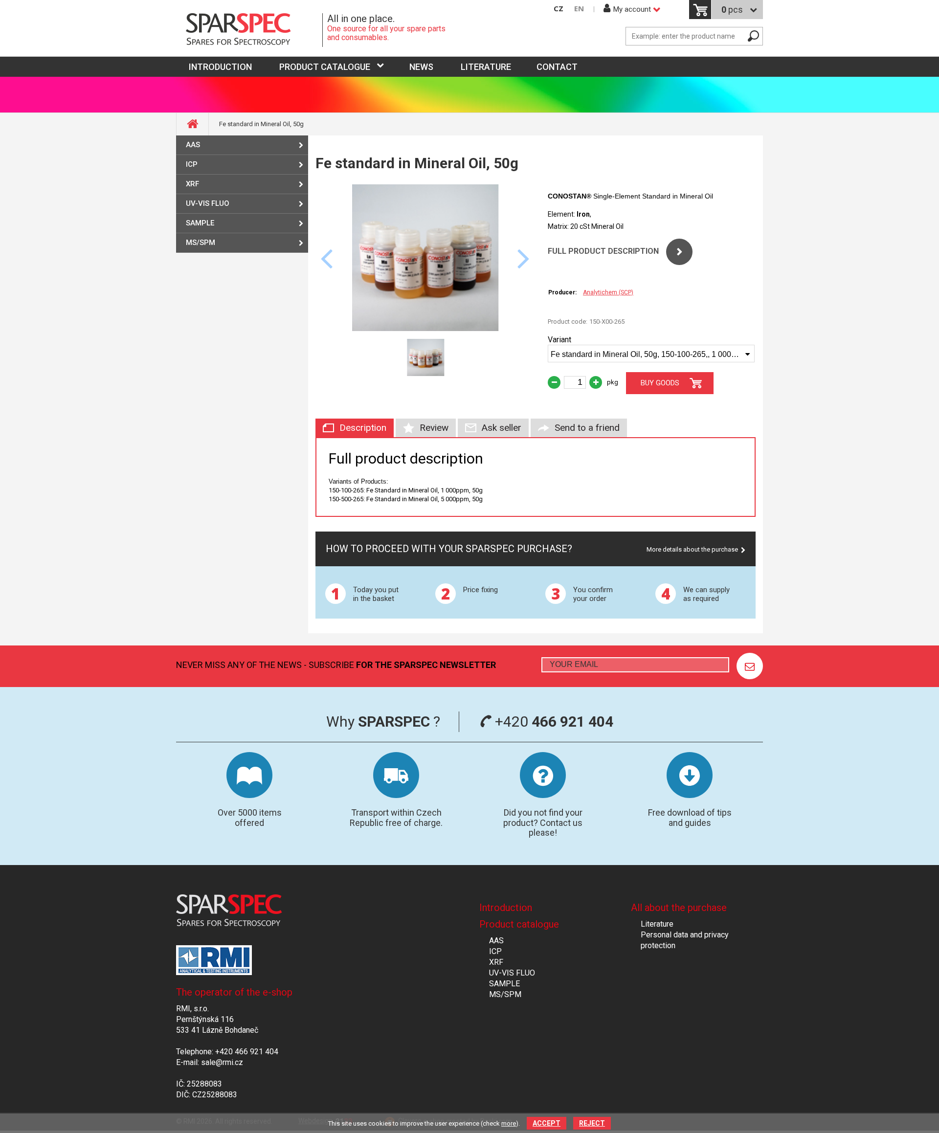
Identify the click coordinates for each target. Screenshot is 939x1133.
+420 (552, 721)
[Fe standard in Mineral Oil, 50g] (425, 328)
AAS (193, 144)
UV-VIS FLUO (207, 203)
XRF (192, 183)
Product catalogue (324, 67)
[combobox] (651, 353)
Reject (592, 1123)
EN (579, 8)
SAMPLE (200, 223)
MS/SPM (200, 242)
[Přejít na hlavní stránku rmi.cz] (249, 30)
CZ (558, 8)
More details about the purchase (692, 549)
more (508, 1123)
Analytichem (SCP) (608, 292)
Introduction (505, 907)
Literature (486, 67)
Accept (546, 1123)
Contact (557, 67)
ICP (192, 164)
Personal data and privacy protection (685, 940)
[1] (750, 666)
